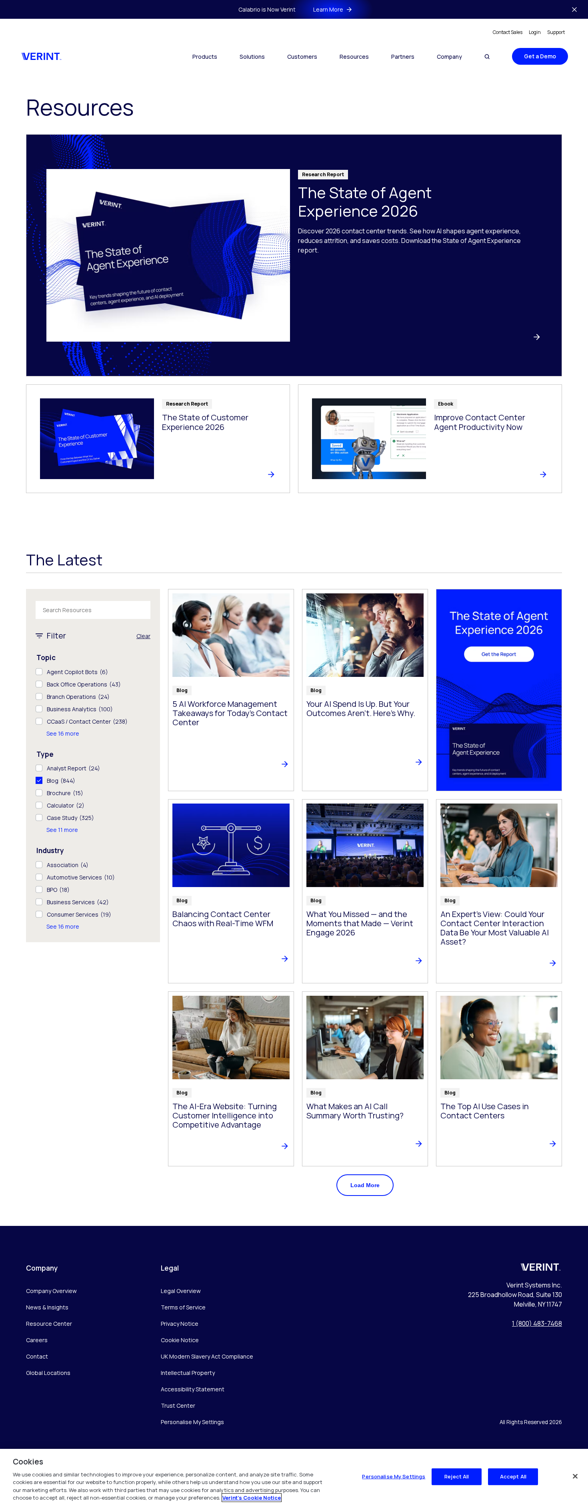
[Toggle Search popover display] (487, 56)
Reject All (456, 1476)
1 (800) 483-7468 (537, 1323)
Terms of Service (183, 1307)
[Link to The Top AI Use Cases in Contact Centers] (499, 1079)
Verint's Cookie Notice (251, 1497)
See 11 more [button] (62, 830)
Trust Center (178, 1405)
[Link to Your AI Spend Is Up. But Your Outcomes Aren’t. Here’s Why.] (365, 690)
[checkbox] (93, 672)
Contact (37, 1356)
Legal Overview (181, 1291)
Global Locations (48, 1373)
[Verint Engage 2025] (499, 690)
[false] (575, 1476)
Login (535, 32)
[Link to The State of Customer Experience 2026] (158, 439)
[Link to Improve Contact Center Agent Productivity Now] (430, 439)
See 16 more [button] (62, 733)
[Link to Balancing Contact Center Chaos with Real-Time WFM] (231, 891)
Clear (143, 636)
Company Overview (51, 1291)
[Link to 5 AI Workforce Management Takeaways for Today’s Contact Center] (231, 690)
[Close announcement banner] (574, 9)
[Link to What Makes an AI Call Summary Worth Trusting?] (365, 1079)
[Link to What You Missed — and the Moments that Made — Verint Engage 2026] (365, 891)
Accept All (513, 1476)
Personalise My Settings (192, 1422)
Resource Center (49, 1323)
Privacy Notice (179, 1323)
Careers (37, 1340)
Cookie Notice (180, 1340)
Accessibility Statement (192, 1389)
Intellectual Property (188, 1373)
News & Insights (47, 1307)
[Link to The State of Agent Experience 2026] (294, 255)
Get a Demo (540, 56)
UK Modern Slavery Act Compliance (207, 1356)
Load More (365, 1185)
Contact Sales (507, 32)
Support (556, 32)
